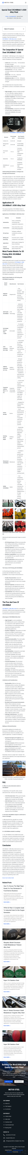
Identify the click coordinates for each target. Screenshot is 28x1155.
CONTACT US (6, 1132)
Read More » (7, 902)
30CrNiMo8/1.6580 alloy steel (9, 39)
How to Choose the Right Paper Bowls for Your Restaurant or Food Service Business (14, 888)
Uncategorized (12, 16)
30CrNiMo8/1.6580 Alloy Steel (17, 132)
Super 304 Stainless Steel (11, 1044)
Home (6, 16)
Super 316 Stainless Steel (11, 980)
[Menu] (25, 2)
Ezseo (19, 1151)
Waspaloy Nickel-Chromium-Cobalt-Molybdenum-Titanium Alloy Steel (12, 945)
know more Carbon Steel (8, 877)
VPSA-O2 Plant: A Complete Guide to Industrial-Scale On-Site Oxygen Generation (14, 910)
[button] (23, 28)
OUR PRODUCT (6, 1113)
